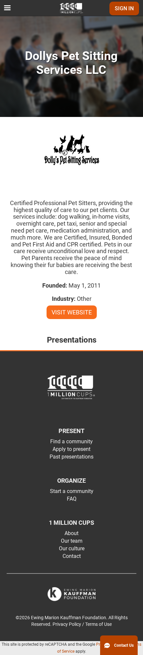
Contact (72, 556)
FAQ (71, 499)
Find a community (71, 441)
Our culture (71, 548)
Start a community (71, 491)
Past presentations (71, 457)
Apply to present (71, 449)
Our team (71, 541)
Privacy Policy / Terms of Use (82, 624)
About (71, 533)
